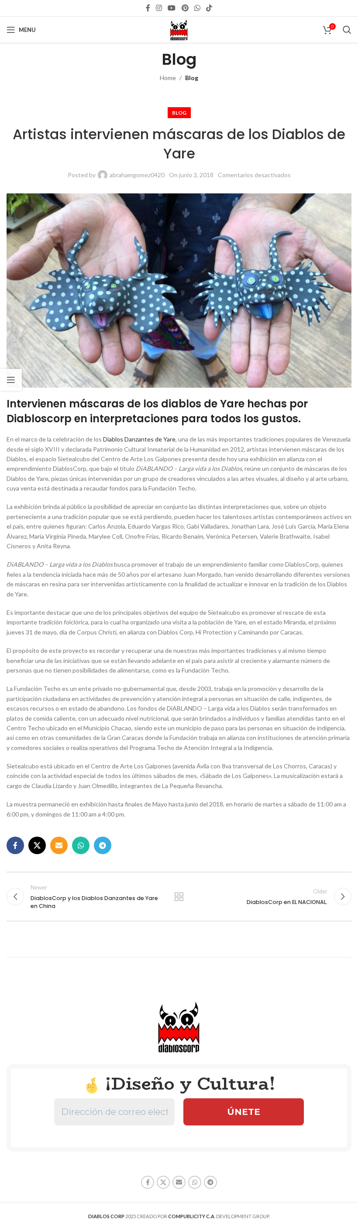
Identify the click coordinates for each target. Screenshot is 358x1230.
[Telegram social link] (102, 845)
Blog (191, 77)
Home (168, 77)
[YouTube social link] (172, 7)
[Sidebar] (11, 380)
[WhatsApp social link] (197, 7)
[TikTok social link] (209, 7)
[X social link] (37, 845)
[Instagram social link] (159, 7)
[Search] (347, 30)
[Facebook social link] (148, 7)
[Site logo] (179, 29)
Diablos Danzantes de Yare (139, 439)
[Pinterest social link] (185, 7)
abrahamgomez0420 (137, 175)
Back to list (179, 896)
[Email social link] (59, 845)
